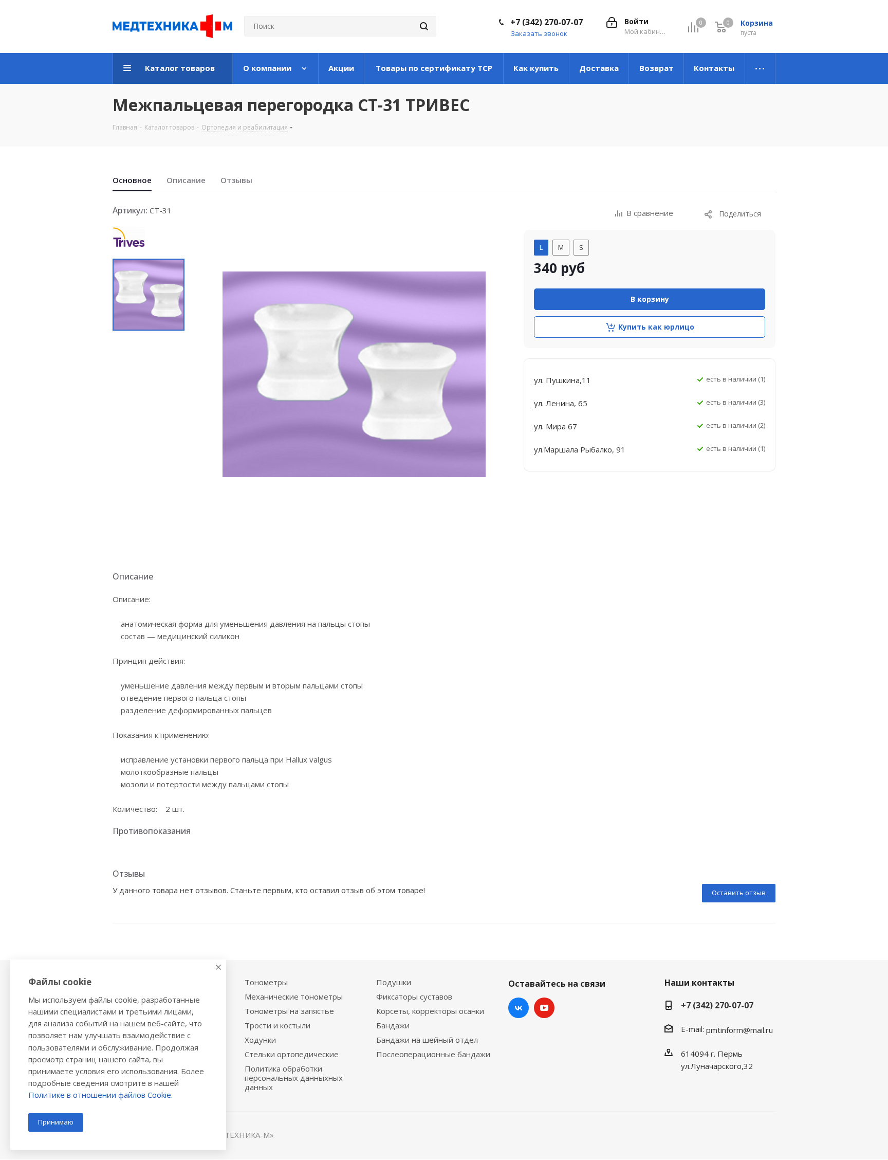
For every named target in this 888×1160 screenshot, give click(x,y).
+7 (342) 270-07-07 (546, 22)
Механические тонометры (294, 996)
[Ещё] (760, 68)
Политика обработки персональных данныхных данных (294, 1077)
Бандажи (393, 1025)
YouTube (544, 1008)
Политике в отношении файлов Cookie (99, 1095)
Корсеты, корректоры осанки (430, 1011)
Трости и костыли (277, 1025)
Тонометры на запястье (289, 1011)
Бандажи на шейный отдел (427, 1040)
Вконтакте (518, 1008)
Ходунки (260, 1040)
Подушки (393, 982)
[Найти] (424, 26)
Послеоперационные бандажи (433, 1054)
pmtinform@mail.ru (739, 1030)
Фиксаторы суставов (414, 996)
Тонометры (266, 982)
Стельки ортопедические (292, 1054)
